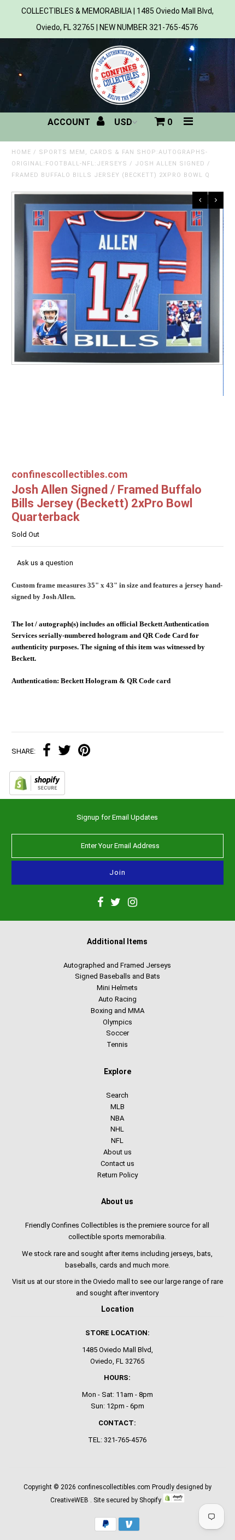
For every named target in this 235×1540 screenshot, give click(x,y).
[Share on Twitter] (64, 751)
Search (117, 1095)
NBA (117, 1118)
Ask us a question (45, 563)
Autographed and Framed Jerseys (117, 965)
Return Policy (117, 1175)
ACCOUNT (70, 122)
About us (117, 1152)
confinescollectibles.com (114, 1487)
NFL (117, 1140)
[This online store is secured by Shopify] (37, 793)
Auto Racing (117, 999)
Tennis (117, 1044)
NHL (117, 1129)
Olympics (117, 1022)
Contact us (117, 1163)
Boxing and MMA (117, 1010)
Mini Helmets (117, 988)
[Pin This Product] (84, 751)
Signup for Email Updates (117, 817)
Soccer (117, 1033)
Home (21, 152)
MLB (117, 1107)
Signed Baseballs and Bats (117, 976)
